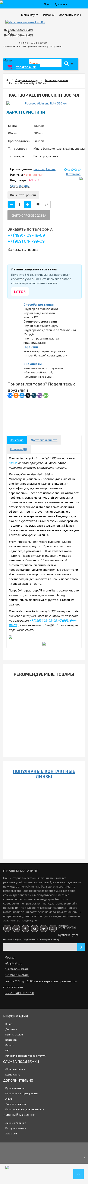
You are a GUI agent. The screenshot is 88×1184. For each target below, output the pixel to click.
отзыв (13, 463)
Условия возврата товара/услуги (25, 1055)
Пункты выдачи (14, 1034)
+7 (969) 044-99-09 (26, 240)
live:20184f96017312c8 (19, 993)
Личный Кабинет (15, 1122)
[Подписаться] (81, 947)
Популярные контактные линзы (44, 773)
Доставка (61, 4)
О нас (47, 4)
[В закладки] (38, 204)
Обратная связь (15, 1069)
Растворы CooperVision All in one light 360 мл (43, 759)
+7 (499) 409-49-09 (26, 235)
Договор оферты (15, 1103)
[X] (28, 395)
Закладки (11, 1133)
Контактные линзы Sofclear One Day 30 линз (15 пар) (43, 828)
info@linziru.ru (13, 963)
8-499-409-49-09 (18, 35)
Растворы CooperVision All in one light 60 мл (43, 738)
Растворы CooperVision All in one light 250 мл (43, 717)
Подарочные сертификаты (21, 1093)
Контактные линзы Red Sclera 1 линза (43, 1005)
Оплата (9, 1044)
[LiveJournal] (34, 395)
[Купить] (33, 690)
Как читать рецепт (23, 195)
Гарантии (30, 347)
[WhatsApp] (45, 395)
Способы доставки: (38, 304)
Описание (16, 440)
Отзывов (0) (18, 449)
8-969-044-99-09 (18, 30)
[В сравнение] (46, 204)
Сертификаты (19, 185)
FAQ (7, 1050)
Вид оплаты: (33, 364)
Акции (9, 1098)
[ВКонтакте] (10, 395)
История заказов (15, 1128)
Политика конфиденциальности (24, 1109)
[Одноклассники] (16, 395)
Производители (15, 1088)
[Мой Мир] (22, 395)
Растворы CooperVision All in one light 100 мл (43, 696)
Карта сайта (12, 1074)
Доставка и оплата (44, 440)
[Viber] (40, 395)
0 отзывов (73, 174)
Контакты (11, 1039)
